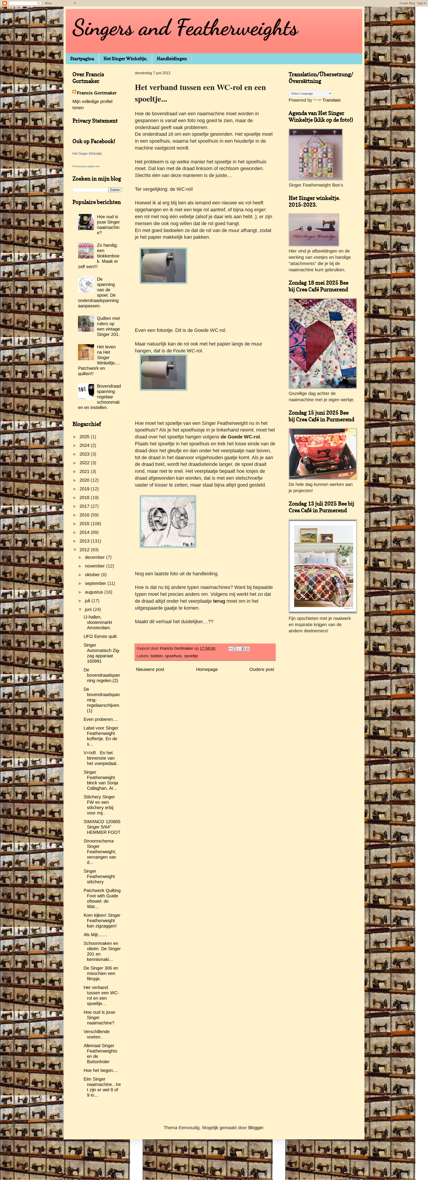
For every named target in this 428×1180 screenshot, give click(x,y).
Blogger (255, 1127)
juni (89, 609)
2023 (85, 454)
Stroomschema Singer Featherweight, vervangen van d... (100, 852)
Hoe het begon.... (101, 1070)
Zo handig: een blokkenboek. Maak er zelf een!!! (98, 256)
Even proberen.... (101, 719)
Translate (331, 100)
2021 (85, 471)
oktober (93, 574)
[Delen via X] (239, 649)
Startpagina (82, 58)
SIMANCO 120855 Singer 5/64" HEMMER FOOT (102, 827)
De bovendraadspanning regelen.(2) (102, 675)
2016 (85, 514)
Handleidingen (172, 58)
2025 (85, 436)
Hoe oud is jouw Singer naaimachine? (99, 1017)
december (95, 557)
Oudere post (261, 669)
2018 (85, 497)
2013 (85, 541)
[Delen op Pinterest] (247, 649)
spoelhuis (173, 656)
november (95, 565)
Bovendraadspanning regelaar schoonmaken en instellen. (99, 397)
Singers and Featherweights (185, 27)
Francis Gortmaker (97, 92)
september (96, 583)
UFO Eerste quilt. (101, 636)
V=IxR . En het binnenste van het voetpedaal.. (101, 758)
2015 (85, 523)
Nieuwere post (150, 669)
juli (88, 600)
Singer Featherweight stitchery (99, 876)
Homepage (207, 669)
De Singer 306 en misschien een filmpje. (101, 973)
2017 (85, 506)
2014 (85, 532)
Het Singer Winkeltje (87, 153)
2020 (85, 480)
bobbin (157, 656)
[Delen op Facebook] (243, 649)
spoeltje (191, 656)
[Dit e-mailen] (230, 649)
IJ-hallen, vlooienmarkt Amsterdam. (98, 622)
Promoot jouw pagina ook (86, 166)
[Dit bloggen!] (235, 649)
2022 (85, 462)
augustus (94, 592)
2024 (85, 445)
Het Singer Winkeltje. (125, 58)
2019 (85, 488)
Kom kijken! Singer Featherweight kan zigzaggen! (102, 920)
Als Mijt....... (95, 934)
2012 (85, 549)
